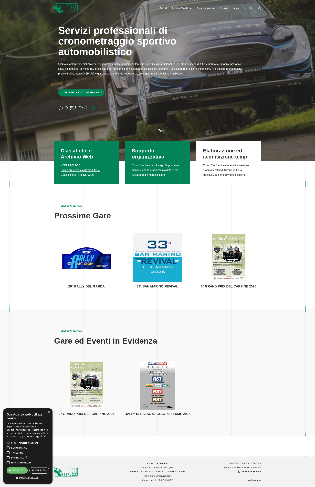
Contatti (224, 8)
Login (236, 8)
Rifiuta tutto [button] (39, 470)
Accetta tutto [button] (17, 470)
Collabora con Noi (206, 8)
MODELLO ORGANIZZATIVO (245, 463)
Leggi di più (40, 436)
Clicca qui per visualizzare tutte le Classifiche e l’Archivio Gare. (80, 170)
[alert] (27, 446)
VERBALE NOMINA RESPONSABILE (242, 467)
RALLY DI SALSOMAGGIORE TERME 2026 (157, 414)
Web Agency (254, 480)
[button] (28, 478)
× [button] (49, 412)
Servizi (163, 8)
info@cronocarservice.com (157, 476)
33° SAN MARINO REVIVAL (157, 286)
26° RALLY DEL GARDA (86, 286)
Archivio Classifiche (182, 8)
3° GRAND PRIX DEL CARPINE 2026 (228, 286)
